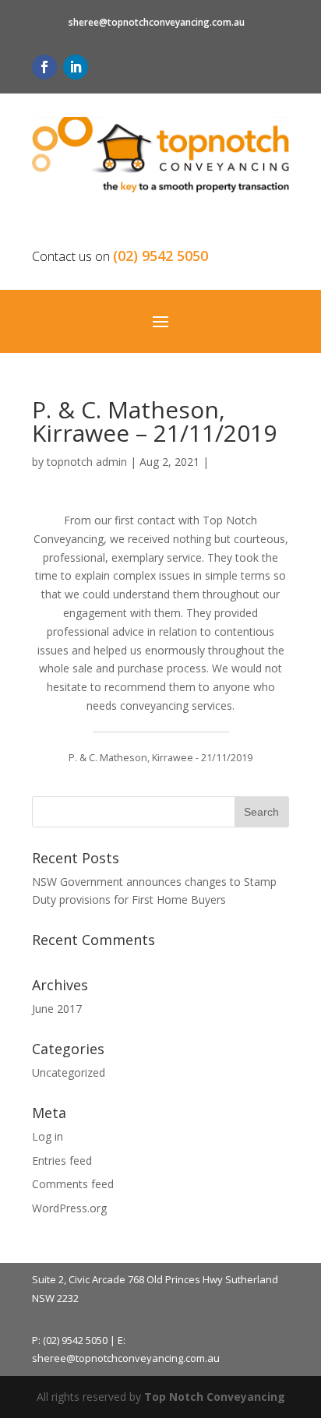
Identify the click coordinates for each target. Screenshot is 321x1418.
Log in (47, 1136)
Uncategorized (68, 1072)
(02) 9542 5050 (160, 255)
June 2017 (57, 1008)
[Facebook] (44, 67)
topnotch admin (87, 461)
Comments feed (73, 1183)
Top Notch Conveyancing (214, 1396)
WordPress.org (69, 1208)
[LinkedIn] (75, 67)
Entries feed (62, 1160)
